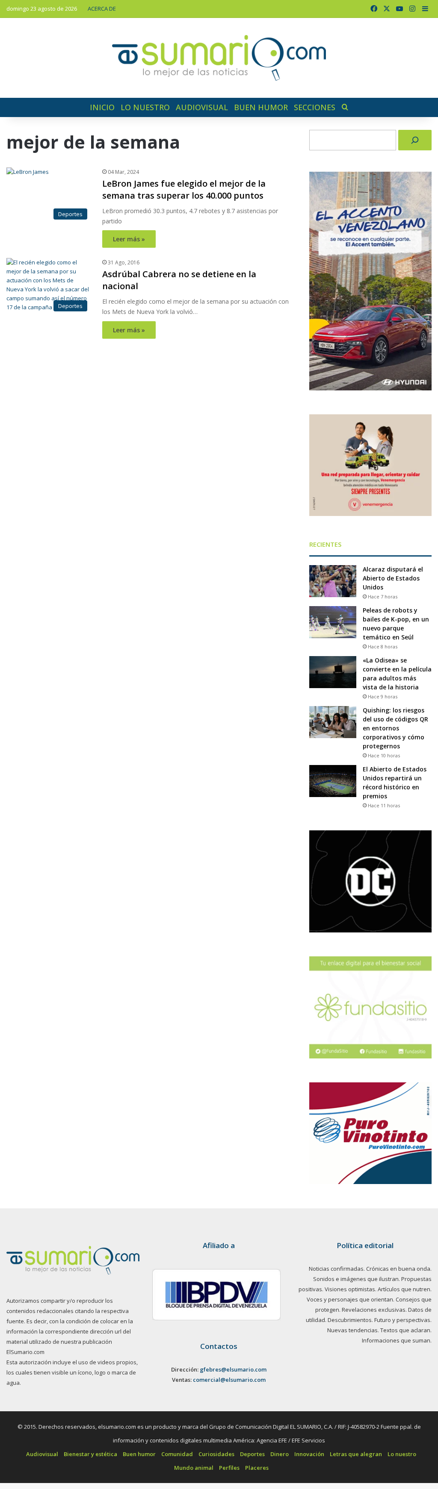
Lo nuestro (145, 107)
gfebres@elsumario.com (233, 1369)
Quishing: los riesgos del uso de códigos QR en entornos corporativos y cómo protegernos (395, 728)
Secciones (314, 107)
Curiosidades (216, 1454)
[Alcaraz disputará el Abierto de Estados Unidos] (332, 581)
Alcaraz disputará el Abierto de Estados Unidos (393, 578)
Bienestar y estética (90, 1454)
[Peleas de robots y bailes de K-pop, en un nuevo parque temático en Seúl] (332, 622)
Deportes (252, 1454)
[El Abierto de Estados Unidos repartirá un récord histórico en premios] (332, 781)
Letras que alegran (356, 1454)
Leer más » (129, 239)
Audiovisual (202, 107)
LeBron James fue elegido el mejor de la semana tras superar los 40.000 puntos (184, 189)
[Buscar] (415, 140)
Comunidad (177, 1454)
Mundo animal (193, 1467)
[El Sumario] (219, 58)
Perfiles (229, 1467)
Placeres (257, 1467)
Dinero (279, 1454)
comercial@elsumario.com (229, 1379)
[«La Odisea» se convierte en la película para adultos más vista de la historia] (332, 672)
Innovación (309, 1454)
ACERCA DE (102, 8)
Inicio (102, 107)
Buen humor (261, 107)
